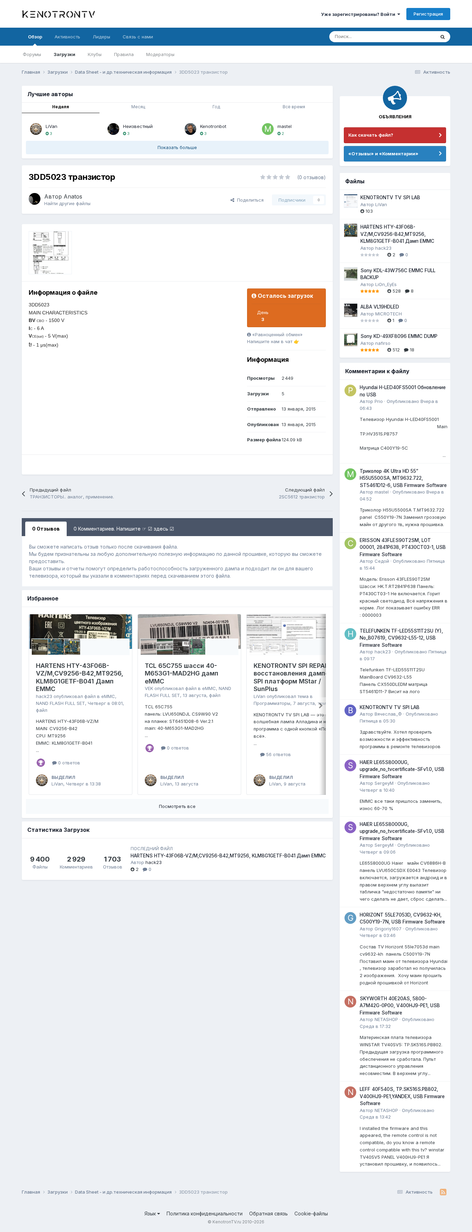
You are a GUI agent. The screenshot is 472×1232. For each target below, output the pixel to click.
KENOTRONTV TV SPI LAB (390, 197)
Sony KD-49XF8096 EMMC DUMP (398, 336)
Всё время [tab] (294, 106)
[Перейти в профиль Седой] (350, 543)
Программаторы (272, 703)
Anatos (73, 196)
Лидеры (101, 36)
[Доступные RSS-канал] (443, 1192)
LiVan (51, 126)
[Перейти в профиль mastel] (268, 129)
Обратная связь (268, 1213)
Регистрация (428, 14)
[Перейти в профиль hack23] (350, 634)
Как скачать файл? (370, 135)
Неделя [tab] (60, 106)
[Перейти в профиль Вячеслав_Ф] (350, 710)
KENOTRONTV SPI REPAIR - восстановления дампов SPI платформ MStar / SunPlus (294, 677)
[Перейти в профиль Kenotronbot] (190, 129)
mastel (284, 126)
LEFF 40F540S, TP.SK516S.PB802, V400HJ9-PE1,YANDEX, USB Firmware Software (402, 1096)
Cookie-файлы (311, 1213)
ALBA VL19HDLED (379, 307)
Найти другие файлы (67, 203)
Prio (379, 401)
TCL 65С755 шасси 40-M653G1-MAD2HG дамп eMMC (181, 673)
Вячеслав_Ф (388, 714)
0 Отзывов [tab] (46, 529)
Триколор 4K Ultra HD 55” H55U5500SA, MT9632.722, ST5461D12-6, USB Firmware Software (403, 478)
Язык (150, 1213)
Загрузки (64, 54)
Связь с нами (138, 36)
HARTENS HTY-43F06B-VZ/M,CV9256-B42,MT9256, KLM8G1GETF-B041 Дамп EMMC (79, 677)
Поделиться (249, 200)
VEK (149, 688)
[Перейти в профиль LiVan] (36, 129)
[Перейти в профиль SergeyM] (350, 765)
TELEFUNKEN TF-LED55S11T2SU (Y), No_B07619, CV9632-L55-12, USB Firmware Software (401, 638)
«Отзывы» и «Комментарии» (383, 153)
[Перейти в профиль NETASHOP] (350, 1002)
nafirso (382, 343)
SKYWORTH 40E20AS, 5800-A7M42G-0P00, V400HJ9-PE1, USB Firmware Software (400, 1005)
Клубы (95, 54)
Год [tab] (216, 106)
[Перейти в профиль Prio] (350, 390)
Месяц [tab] (138, 106)
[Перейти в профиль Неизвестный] (113, 129)
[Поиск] (442, 36)
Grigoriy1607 (388, 928)
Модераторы (160, 54)
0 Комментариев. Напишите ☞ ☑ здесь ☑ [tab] (124, 529)
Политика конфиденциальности (205, 1213)
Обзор (35, 36)
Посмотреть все (177, 806)
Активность (67, 36)
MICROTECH (388, 313)
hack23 (44, 696)
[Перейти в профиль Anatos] (34, 199)
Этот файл (415, 36)
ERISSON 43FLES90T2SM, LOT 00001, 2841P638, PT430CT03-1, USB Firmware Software (403, 547)
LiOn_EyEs (386, 284)
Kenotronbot (213, 126)
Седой (382, 561)
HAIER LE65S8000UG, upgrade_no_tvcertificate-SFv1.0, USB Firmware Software (402, 769)
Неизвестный (138, 126)
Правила (124, 54)
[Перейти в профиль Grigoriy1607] (350, 918)
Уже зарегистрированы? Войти (359, 14)
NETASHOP (386, 1019)
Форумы (32, 54)
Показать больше (177, 147)
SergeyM (384, 783)
